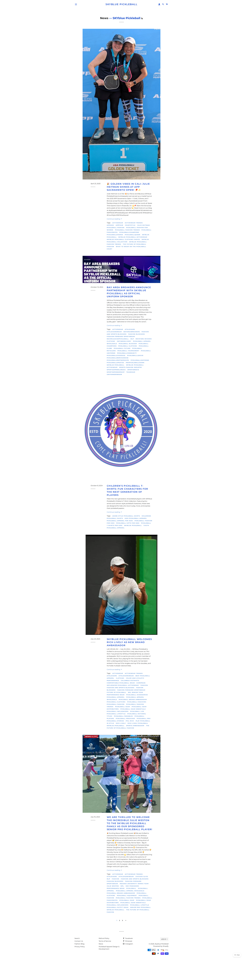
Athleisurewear (114, 331)
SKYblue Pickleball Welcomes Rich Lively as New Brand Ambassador (129, 642)
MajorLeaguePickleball (118, 339)
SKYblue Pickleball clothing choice (123, 239)
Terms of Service (105, 941)
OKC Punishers (132, 886)
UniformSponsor (114, 374)
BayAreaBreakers (132, 331)
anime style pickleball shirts (126, 516)
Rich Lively (121, 723)
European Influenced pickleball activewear (126, 684)
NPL (122, 886)
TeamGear (130, 372)
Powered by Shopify (160, 946)
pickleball (131, 888)
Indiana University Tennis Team (134, 883)
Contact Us (79, 941)
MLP (132, 339)
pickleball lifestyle (116, 713)
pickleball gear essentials (133, 709)
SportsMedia (133, 369)
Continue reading (114, 219)
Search (77, 938)
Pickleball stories (115, 721)
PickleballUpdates (115, 362)
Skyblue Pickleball (121, 4)
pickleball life (137, 711)
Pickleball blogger (128, 343)
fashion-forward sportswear (121, 336)
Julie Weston (113, 886)
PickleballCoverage (116, 355)
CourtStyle (130, 225)
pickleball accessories (137, 694)
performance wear (116, 694)
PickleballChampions (129, 232)
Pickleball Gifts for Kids (127, 523)
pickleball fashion (115, 227)
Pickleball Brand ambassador (133, 699)
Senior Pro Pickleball (140, 907)
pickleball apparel (116, 697)
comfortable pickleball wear (121, 683)
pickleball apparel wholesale (130, 890)
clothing (120, 678)
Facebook (129, 938)
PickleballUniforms (140, 360)
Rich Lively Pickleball (138, 723)
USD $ (163, 939)
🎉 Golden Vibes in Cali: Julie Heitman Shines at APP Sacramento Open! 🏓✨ (128, 187)
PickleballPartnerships (118, 360)
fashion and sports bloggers (128, 333)
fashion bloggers (136, 334)
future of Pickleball (116, 692)
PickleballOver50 (115, 234)
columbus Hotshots (130, 680)
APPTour (119, 225)
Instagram (129, 944)
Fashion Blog (79, 944)
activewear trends (134, 223)
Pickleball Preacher (125, 718)
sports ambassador (135, 725)
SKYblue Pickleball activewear (132, 237)
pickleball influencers (117, 711)
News (104, 18)
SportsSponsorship (116, 372)
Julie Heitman (143, 225)
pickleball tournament (128, 350)
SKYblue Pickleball (115, 365)
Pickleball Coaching (136, 702)
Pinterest (128, 941)
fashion (144, 685)
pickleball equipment (127, 895)
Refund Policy (104, 938)
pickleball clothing (127, 346)
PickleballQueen (132, 234)
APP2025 (110, 225)
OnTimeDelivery (124, 341)
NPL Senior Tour (135, 692)
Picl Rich (130, 721)
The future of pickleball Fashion (128, 727)
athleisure (130, 329)
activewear (117, 223)
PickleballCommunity (127, 353)
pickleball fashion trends (127, 230)
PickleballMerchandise (118, 358)
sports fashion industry (130, 367)
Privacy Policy (80, 947)
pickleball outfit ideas (117, 907)
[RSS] (142, 18)
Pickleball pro (144, 718)
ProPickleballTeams (135, 362)
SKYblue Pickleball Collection (128, 241)
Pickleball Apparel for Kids (120, 520)
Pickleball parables (123, 716)
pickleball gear (122, 706)
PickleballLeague (135, 355)
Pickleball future (122, 348)
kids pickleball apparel (136, 518)
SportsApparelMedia (116, 369)
